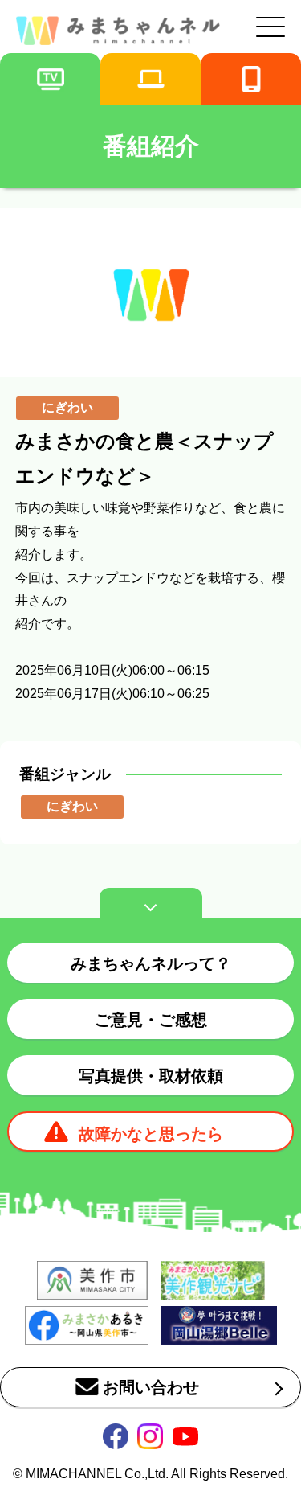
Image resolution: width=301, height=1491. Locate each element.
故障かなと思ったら (151, 1134)
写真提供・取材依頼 (151, 1076)
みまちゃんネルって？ (151, 963)
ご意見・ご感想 (151, 1020)
